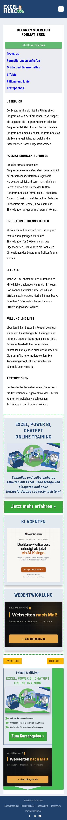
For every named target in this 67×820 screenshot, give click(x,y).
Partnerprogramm (33, 811)
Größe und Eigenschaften (23, 67)
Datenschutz (42, 806)
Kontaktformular (11, 806)
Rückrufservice (27, 806)
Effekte (12, 75)
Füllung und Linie (18, 81)
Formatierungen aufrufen (23, 61)
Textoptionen (15, 88)
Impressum (56, 806)
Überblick (13, 54)
